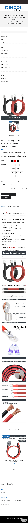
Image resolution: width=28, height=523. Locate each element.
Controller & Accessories (6, 44)
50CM (21, 172)
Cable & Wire (3, 78)
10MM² (17, 165)
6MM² (13, 165)
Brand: (2, 185)
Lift (2, 39)
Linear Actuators (4, 36)
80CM (13, 176)
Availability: (14, 188)
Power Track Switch (5, 61)
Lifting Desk (3, 42)
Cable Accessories (4, 81)
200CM (22, 176)
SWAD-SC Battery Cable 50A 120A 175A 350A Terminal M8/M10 (14, 461)
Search (3, 492)
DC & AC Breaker (4, 53)
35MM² (18, 168)
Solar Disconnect (4, 50)
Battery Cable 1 (11, 21)
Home (5, 21)
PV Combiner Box (4, 47)
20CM (13, 172)
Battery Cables (4, 72)
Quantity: (3, 181)
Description (3, 206)
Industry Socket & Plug (5, 67)
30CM (17, 172)
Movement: (3, 188)
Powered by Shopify (19, 518)
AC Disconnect (4, 56)
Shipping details (16, 206)
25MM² (13, 168)
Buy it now (12, 194)
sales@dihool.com (16, 1)
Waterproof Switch (4, 58)
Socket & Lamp (4, 70)
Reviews (9, 206)
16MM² (22, 165)
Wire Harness (4, 75)
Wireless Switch (4, 64)
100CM (17, 176)
